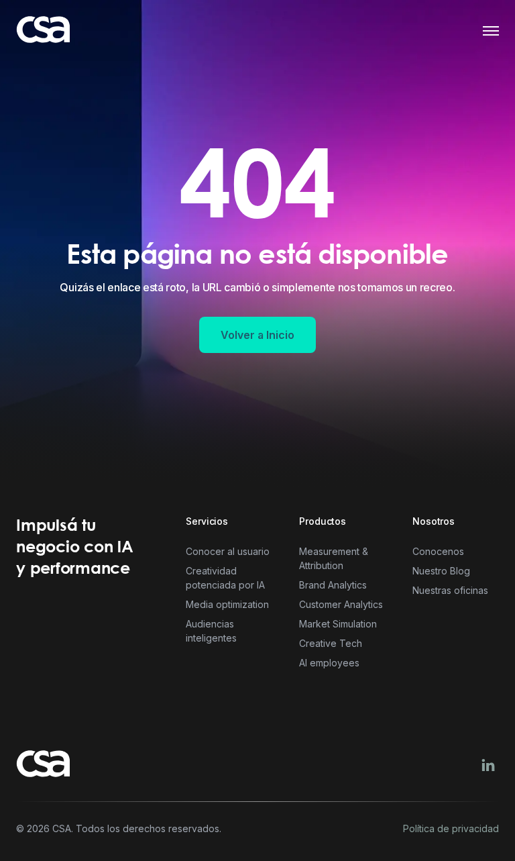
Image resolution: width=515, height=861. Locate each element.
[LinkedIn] (488, 765)
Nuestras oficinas (450, 590)
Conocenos (438, 551)
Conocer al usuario (228, 551)
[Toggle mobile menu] (491, 31)
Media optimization (227, 604)
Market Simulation (338, 623)
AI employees (329, 662)
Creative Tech (330, 643)
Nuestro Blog (441, 570)
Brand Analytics (333, 585)
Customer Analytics (341, 604)
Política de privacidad (451, 828)
